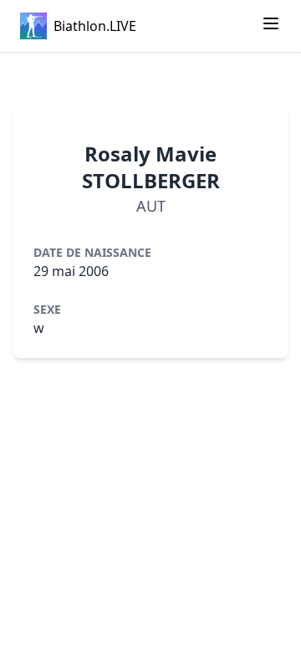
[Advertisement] (150, 79)
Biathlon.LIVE (95, 26)
